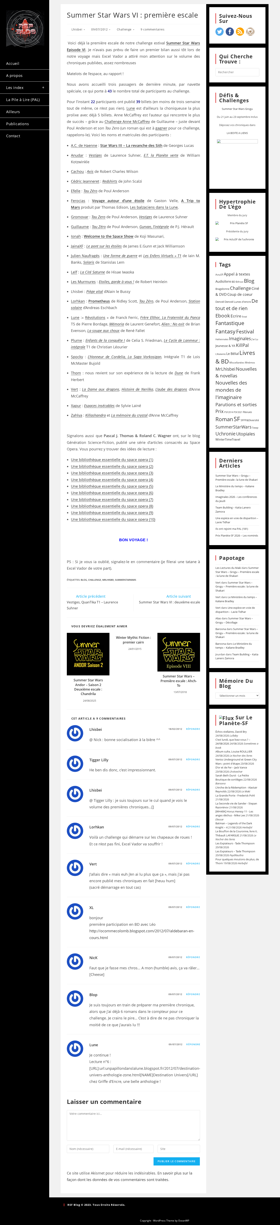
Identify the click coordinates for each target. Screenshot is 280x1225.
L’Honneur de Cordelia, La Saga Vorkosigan (124, 356)
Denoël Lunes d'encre (238, 302)
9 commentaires (152, 29)
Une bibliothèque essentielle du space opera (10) (113, 519)
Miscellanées (236, 362)
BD (233, 281)
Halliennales (221, 339)
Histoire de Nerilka (137, 389)
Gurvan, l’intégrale (154, 226)
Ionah (76, 236)
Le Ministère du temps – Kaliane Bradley (233, 646)
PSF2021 (238, 412)
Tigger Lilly (98, 759)
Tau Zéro (90, 190)
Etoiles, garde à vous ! (116, 281)
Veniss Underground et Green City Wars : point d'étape (236, 761)
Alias (218, 618)
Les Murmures (83, 281)
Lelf (74, 272)
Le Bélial (232, 353)
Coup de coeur (240, 294)
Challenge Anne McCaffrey (127, 121)
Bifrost (239, 281)
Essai (244, 316)
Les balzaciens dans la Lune (154, 207)
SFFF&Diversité (250, 420)
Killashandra (95, 415)
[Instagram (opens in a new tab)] (33, 153)
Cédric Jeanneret (85, 181)
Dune (179, 372)
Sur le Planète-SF (236, 720)
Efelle (75, 190)
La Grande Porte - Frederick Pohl (235, 795)
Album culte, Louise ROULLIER (233, 751)
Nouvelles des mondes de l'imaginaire (231, 389)
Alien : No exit (173, 324)
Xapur (76, 405)
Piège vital (94, 291)
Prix (219, 411)
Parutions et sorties (236, 404)
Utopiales (245, 434)
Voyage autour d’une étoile (118, 200)
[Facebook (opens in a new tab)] (22, 153)
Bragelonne (222, 289)
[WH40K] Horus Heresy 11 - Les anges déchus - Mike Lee (234, 813)
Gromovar (79, 216)
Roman (224, 419)
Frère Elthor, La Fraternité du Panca (170, 317)
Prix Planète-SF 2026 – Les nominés (236, 535)
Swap (255, 427)
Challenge (124, 29)
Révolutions (95, 317)
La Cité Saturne (92, 272)
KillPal (242, 345)
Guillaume (80, 226)
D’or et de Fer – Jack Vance (231, 767)
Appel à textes (237, 274)
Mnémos (250, 362)
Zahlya (76, 415)
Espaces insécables (99, 405)
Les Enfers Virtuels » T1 (162, 255)
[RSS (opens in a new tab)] (11, 160)
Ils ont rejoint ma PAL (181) (231, 529)
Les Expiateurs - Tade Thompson (235, 843)
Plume (76, 340)
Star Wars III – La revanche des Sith (131, 145)
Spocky (77, 356)
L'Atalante (220, 354)
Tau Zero (98, 216)
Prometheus (99, 301)
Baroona (220, 629)
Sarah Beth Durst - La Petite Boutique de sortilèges (232, 777)
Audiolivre (223, 281)
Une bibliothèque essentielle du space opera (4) (112, 479)
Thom (76, 372)
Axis (90, 171)
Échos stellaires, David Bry (231, 731)
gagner (161, 128)
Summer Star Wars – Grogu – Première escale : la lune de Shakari (236, 477)
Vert (74, 389)
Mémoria (116, 324)
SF (237, 419)
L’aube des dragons (171, 389)
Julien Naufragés (85, 255)
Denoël (219, 302)
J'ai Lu (255, 339)
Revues (247, 412)
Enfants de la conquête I (105, 340)
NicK (93, 957)
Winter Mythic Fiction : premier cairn (133, 639)
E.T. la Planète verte (161, 155)
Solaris (88, 262)
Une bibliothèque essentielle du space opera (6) (112, 492)
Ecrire (236, 316)
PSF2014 (228, 412)
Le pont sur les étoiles (104, 246)
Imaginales (240, 338)
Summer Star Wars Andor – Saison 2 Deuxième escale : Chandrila (88, 687)
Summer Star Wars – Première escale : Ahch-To (178, 681)
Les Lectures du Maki (228, 568)
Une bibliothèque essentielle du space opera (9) (112, 512)
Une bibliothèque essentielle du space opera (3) (112, 472)
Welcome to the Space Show (108, 236)
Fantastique (229, 323)
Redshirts (109, 181)
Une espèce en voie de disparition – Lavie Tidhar (235, 610)
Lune (130, 108)
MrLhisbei (108, 579)
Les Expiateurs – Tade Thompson (235, 851)
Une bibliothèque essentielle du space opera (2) (112, 466)
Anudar (77, 155)
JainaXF (77, 246)
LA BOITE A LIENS (237, 133)
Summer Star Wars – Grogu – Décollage (234, 620)
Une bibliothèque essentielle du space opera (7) (112, 499)
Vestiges (95, 155)
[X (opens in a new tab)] (11, 153)
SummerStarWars (125, 579)
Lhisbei (77, 29)
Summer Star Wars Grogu (237, 109)
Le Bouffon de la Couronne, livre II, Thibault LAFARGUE (236, 833)
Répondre (193, 728)
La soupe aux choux (103, 330)
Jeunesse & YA (225, 346)
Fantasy (225, 331)
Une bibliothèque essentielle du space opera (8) (112, 506)
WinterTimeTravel (227, 439)
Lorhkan (78, 301)
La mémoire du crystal (129, 415)
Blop (93, 994)
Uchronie (225, 433)
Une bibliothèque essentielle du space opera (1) (112, 459)
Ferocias (78, 200)
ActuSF (219, 274)
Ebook (222, 315)
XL (91, 907)
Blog (84, 579)
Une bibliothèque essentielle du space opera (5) (112, 486)
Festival (245, 331)
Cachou (77, 171)
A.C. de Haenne (84, 145)
